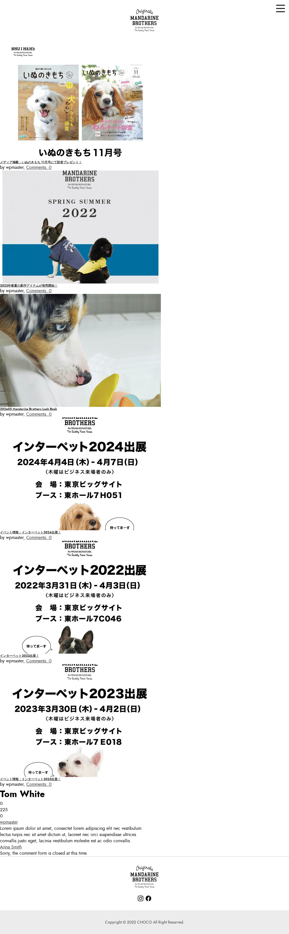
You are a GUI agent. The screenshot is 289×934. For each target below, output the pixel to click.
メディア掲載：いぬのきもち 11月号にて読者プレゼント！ (41, 162)
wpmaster (9, 822)
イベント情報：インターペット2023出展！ (30, 779)
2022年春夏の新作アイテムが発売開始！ (29, 285)
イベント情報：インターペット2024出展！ (30, 532)
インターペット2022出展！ (19, 656)
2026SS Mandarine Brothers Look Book (28, 409)
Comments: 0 (39, 167)
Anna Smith (11, 847)
